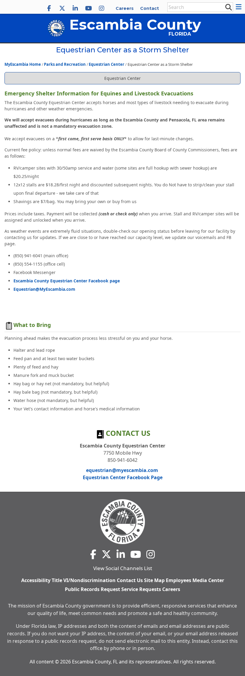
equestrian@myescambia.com (122, 470)
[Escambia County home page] (122, 521)
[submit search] (228, 7)
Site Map (154, 580)
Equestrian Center (106, 64)
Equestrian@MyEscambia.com (44, 289)
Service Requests (141, 589)
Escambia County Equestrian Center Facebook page (66, 281)
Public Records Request (92, 589)
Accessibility (35, 580)
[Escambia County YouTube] (88, 8)
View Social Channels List (122, 568)
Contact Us (130, 580)
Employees (178, 580)
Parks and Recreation (65, 64)
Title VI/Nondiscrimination (84, 580)
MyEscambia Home (22, 64)
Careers (125, 8)
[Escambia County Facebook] (49, 8)
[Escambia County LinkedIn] (75, 8)
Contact (149, 8)
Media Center (208, 580)
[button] (239, 6)
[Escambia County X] (62, 8)
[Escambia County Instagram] (102, 8)
